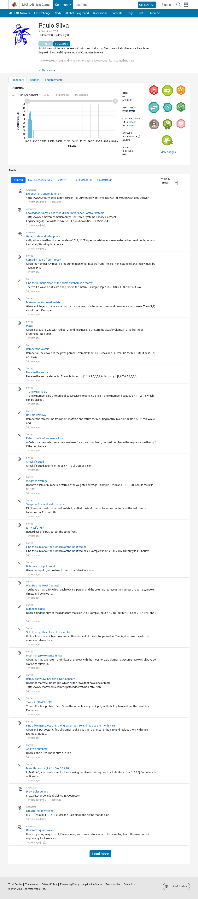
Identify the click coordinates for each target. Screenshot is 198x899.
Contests (117, 13)
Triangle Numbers (36, 391)
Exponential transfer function (43, 193)
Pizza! (29, 325)
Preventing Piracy (69, 884)
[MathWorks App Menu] (186, 5)
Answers (131, 125)
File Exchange (42, 13)
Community (63, 5)
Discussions (100, 13)
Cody (58, 13)
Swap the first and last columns (45, 504)
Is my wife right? (36, 527)
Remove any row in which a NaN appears (50, 678)
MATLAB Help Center (36, 5)
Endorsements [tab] (53, 79)
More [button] (153, 13)
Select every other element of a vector (48, 632)
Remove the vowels (37, 349)
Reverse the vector (37, 372)
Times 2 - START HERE (39, 702)
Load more (100, 854)
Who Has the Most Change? (42, 585)
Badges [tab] (34, 79)
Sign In (166, 5)
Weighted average (37, 480)
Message (63, 44)
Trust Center (15, 884)
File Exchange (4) (83, 180)
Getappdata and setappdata (43, 236)
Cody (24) (63, 180)
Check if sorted (35, 461)
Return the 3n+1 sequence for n (45, 438)
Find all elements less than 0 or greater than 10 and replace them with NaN (70, 725)
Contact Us (130, 884)
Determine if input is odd (40, 566)
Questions (131, 122)
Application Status (92, 884)
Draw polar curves (37, 791)
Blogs (130, 13)
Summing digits (35, 608)
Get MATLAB (146, 4)
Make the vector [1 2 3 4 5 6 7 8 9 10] (48, 768)
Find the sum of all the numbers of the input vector (56, 546)
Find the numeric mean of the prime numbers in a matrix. (59, 283)
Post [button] (140, 13)
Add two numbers (36, 748)
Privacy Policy (49, 884)
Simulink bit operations (39, 810)
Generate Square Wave (39, 830)
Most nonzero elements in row (44, 655)
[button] (178, 4)
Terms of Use (113, 884)
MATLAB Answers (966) (40, 180)
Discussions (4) (105, 180)
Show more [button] (48, 70)
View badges (168, 152)
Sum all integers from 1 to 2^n (43, 259)
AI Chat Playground (77, 13)
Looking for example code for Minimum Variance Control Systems (65, 213)
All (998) (18, 180)
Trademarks (31, 884)
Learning (82, 5)
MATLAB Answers (19, 13)
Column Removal (36, 415)
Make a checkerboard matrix (43, 302)
